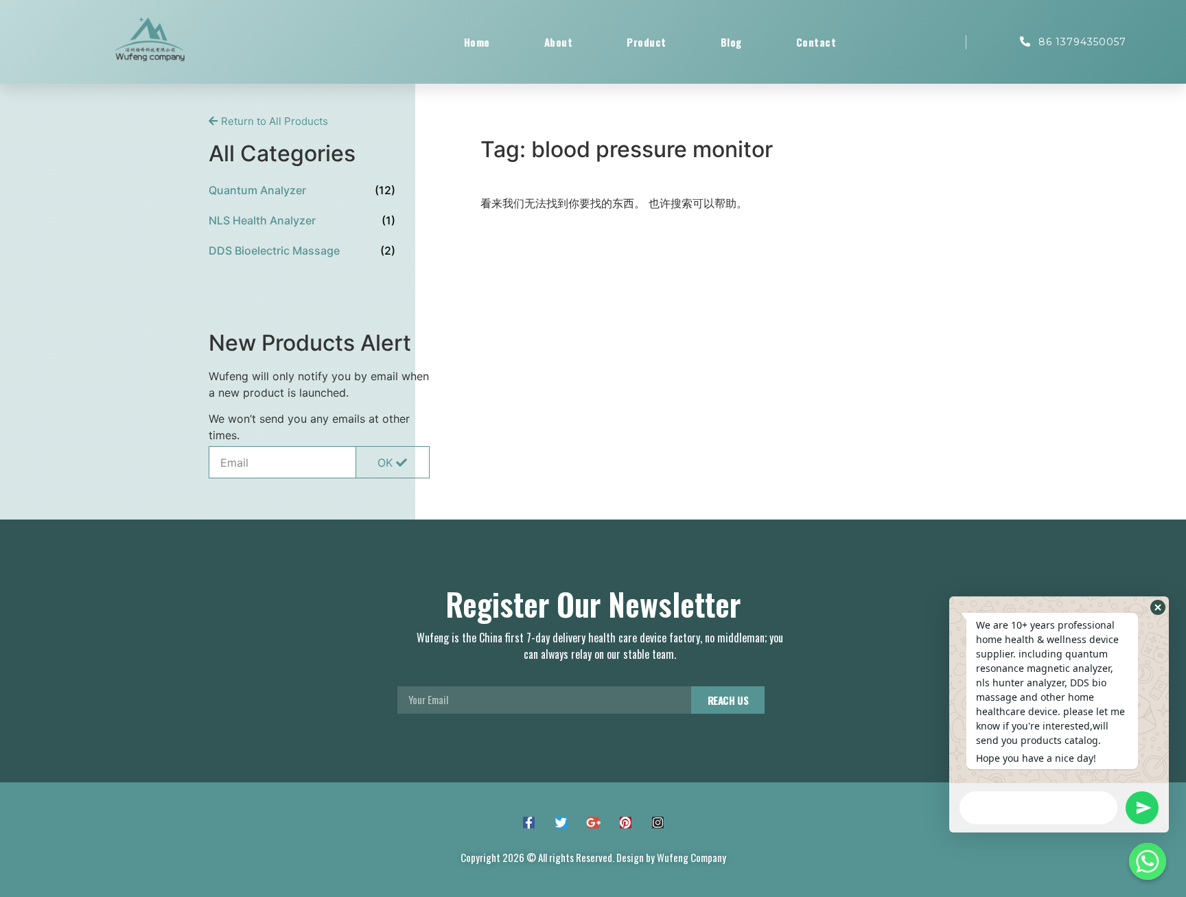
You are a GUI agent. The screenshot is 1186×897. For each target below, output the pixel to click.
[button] (268, 121)
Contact (816, 41)
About (558, 41)
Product (646, 41)
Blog (731, 41)
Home (477, 41)
